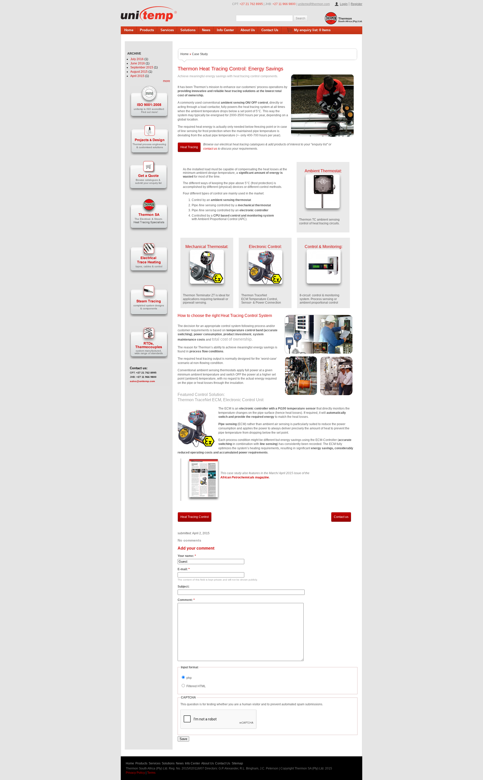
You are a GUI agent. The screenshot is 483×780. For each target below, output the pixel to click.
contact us (210, 148)
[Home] (149, 13)
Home (128, 30)
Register (356, 4)
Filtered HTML (196, 686)
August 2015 (139, 71)
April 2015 (137, 76)
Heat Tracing (189, 147)
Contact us (341, 517)
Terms (151, 772)
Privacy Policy (135, 772)
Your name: (187, 556)
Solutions (187, 30)
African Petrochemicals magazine (244, 477)
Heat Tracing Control (194, 517)
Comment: (186, 600)
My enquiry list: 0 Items (312, 30)
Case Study (200, 54)
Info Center (225, 30)
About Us (247, 30)
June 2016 (137, 63)
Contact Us (269, 30)
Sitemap (237, 763)
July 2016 (137, 59)
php (189, 678)
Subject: (183, 586)
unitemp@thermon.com (314, 4)
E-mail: (184, 569)
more (166, 81)
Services (167, 30)
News (206, 30)
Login (344, 4)
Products (147, 30)
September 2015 (141, 67)
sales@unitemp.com (142, 381)
